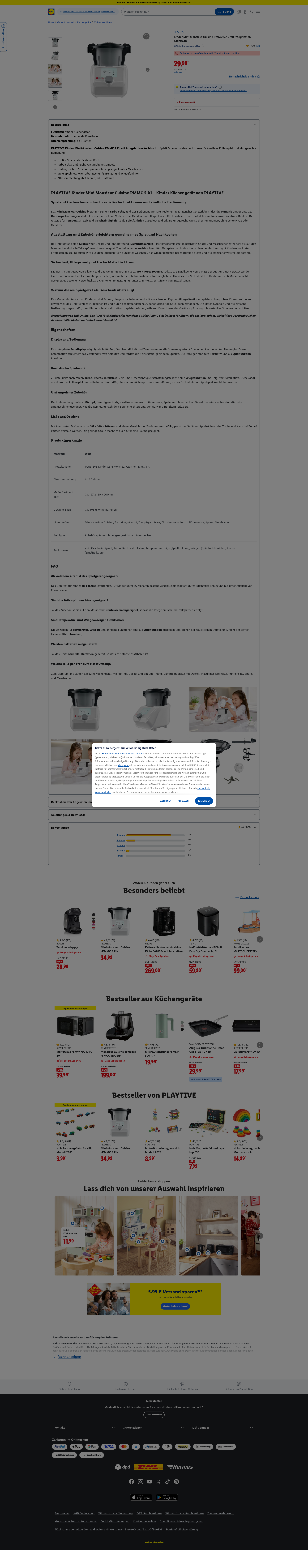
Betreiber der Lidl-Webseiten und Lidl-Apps (123, 753)
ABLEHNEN (165, 800)
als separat (123, 765)
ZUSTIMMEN (204, 800)
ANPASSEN (183, 800)
